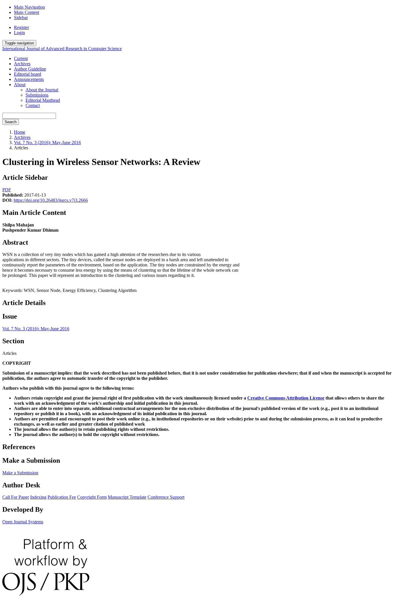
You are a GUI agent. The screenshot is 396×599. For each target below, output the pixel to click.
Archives (22, 63)
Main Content (26, 12)
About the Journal (42, 89)
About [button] (20, 84)
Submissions (37, 94)
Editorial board (27, 74)
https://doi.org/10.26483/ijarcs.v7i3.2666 (51, 200)
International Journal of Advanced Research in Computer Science (62, 48)
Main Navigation (29, 7)
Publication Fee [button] (62, 497)
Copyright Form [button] (92, 497)
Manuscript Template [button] (127, 497)
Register (21, 27)
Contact (33, 105)
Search (11, 122)
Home (19, 132)
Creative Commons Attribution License (285, 397)
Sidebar (21, 17)
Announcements (29, 79)
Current (21, 58)
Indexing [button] (38, 497)
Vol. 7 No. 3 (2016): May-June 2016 (47, 142)
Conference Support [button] (166, 497)
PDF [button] (6, 189)
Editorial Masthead (43, 100)
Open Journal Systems (22, 521)
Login (19, 32)
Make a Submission (20, 472)
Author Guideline (30, 68)
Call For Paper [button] (15, 497)
